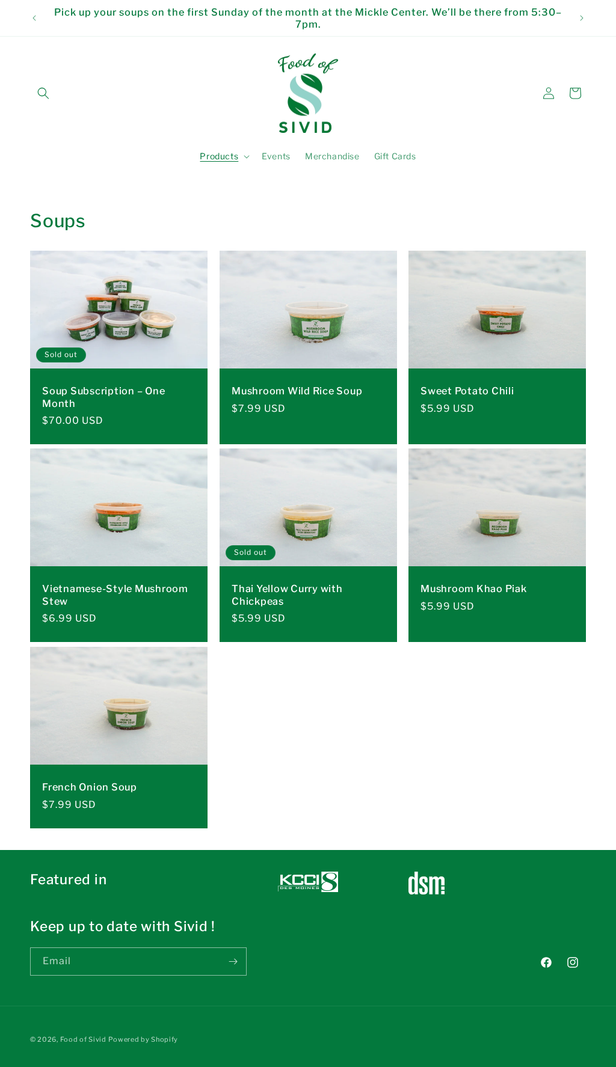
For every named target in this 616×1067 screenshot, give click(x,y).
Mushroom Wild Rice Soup (297, 391)
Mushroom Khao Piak (473, 589)
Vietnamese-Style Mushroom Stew (115, 595)
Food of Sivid (83, 1039)
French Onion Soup (89, 787)
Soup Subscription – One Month (103, 397)
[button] (43, 93)
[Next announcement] (581, 18)
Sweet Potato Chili (467, 391)
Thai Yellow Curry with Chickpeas (287, 595)
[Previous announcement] (34, 18)
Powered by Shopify (143, 1039)
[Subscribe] (233, 961)
